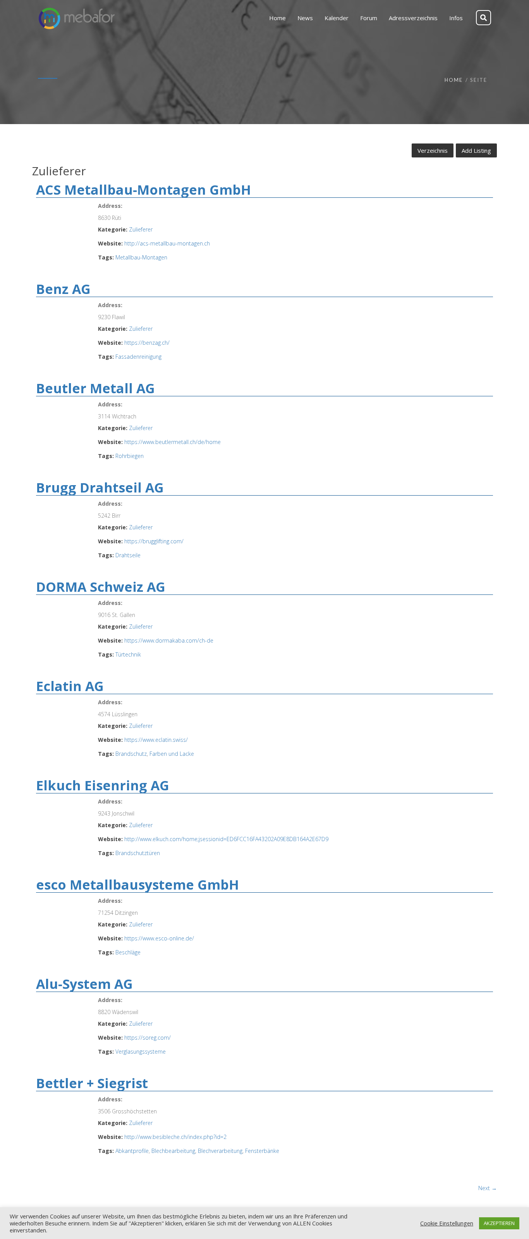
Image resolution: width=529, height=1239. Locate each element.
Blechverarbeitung (220, 1150)
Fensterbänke (262, 1150)
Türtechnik (128, 654)
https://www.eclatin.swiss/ (156, 739)
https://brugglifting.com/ (154, 541)
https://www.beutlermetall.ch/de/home (172, 442)
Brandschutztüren (137, 853)
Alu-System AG (84, 984)
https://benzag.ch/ (147, 342)
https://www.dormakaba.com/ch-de (168, 640)
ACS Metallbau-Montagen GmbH (143, 190)
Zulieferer (141, 229)
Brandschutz (131, 753)
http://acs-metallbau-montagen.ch (167, 243)
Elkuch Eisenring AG (102, 785)
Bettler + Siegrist (92, 1083)
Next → (487, 1188)
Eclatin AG (70, 686)
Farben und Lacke (171, 753)
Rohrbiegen (129, 456)
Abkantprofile (132, 1150)
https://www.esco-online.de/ (159, 938)
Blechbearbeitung (173, 1150)
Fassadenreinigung (138, 356)
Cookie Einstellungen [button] (446, 1223)
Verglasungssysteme (140, 1051)
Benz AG (63, 289)
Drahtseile (128, 555)
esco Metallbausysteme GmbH (137, 884)
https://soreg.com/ (147, 1037)
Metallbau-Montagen (141, 257)
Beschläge (128, 952)
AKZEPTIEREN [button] (499, 1223)
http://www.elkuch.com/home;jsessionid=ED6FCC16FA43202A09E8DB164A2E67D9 (226, 839)
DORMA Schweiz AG (100, 587)
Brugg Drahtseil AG (100, 487)
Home (454, 80)
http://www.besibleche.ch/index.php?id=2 (175, 1137)
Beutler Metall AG (95, 388)
